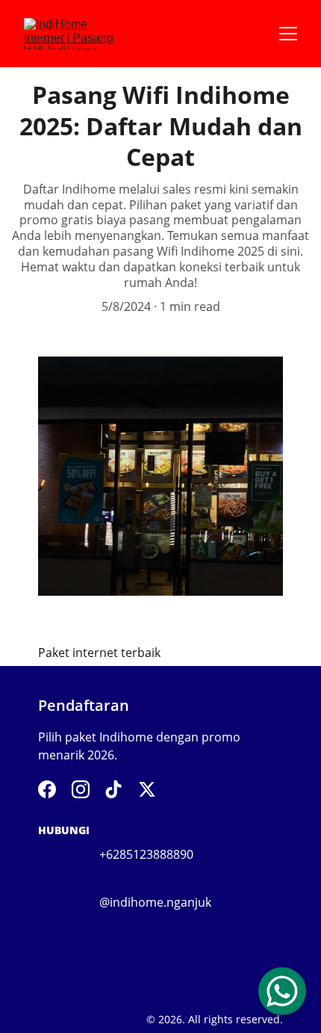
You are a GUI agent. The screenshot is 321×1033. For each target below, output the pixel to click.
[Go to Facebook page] (47, 789)
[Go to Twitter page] (147, 789)
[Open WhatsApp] (282, 991)
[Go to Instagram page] (81, 789)
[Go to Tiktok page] (113, 789)
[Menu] (288, 33)
